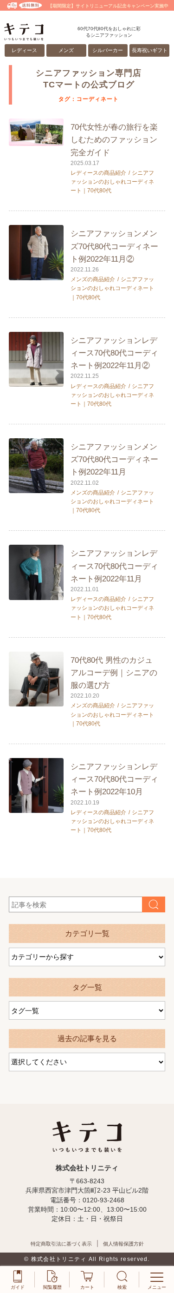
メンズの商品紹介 (93, 279)
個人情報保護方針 (123, 1244)
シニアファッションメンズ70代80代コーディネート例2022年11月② (114, 246)
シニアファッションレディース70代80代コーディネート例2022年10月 (114, 779)
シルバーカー (107, 50)
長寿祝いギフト (150, 50)
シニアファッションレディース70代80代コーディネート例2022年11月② (114, 353)
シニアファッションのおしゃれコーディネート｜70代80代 (112, 182)
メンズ (66, 50)
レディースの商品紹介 (98, 173)
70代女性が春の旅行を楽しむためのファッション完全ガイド (114, 140)
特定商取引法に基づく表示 (61, 1244)
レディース (24, 50)
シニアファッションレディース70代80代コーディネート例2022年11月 (114, 566)
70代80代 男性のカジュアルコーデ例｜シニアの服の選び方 (114, 673)
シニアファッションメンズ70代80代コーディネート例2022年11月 (114, 459)
